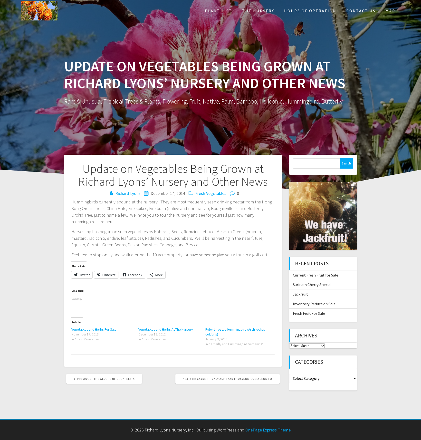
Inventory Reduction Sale (314, 303)
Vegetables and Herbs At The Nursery (165, 329)
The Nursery (258, 10)
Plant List (218, 10)
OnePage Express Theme (268, 430)
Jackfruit (300, 294)
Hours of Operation (310, 10)
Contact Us (361, 10)
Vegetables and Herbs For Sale (93, 329)
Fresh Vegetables (210, 193)
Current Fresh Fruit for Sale (315, 275)
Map (390, 10)
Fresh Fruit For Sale (309, 313)
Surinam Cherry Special (312, 284)
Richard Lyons (128, 193)
